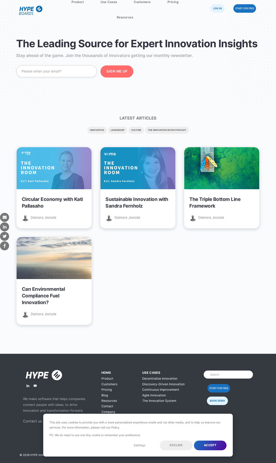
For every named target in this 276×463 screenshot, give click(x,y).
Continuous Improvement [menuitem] (160, 390)
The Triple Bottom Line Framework (214, 202)
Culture (136, 130)
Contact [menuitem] (107, 406)
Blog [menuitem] (104, 395)
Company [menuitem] (108, 412)
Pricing (173, 2)
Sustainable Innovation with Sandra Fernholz (136, 202)
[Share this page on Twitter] (4, 236)
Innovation (97, 130)
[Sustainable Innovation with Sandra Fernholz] (137, 169)
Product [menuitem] (107, 378)
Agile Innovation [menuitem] (154, 395)
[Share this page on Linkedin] (4, 226)
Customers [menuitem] (109, 384)
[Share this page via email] (4, 217)
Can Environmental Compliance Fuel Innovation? (43, 296)
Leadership (117, 130)
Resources (125, 17)
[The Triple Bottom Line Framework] (221, 169)
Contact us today (38, 421)
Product (78, 2)
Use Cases (109, 2)
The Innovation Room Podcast (167, 130)
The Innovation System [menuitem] (159, 401)
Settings (139, 445)
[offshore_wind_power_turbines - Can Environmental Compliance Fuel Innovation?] (54, 258)
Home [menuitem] (106, 373)
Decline (176, 445)
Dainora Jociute (43, 217)
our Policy (112, 427)
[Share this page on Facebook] (4, 245)
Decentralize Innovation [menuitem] (159, 378)
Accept (210, 445)
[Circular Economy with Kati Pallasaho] (54, 169)
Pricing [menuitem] (106, 390)
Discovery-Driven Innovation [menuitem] (163, 384)
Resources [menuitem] (109, 401)
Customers (142, 2)
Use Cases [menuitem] (151, 373)
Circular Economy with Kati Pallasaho (52, 202)
